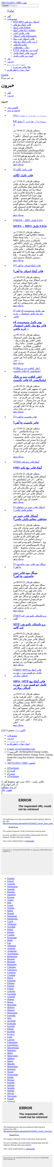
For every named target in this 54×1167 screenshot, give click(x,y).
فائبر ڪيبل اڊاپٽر (21, 33)
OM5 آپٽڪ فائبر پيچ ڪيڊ (27, 467)
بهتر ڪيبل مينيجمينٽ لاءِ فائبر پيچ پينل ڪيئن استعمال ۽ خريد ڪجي (29, 325)
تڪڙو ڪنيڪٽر (20, 44)
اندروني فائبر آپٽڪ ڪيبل (25, 53)
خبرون (10, 61)
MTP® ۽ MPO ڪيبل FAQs (30, 226)
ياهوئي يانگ (6, 790)
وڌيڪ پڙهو (18, 164)
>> (16, 730)
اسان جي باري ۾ (16, 64)
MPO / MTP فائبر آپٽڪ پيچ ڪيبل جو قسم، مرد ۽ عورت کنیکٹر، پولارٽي (29, 685)
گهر (9, 16)
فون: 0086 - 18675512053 (14, 2)
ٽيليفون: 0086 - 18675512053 (21, 763)
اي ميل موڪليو (8, 787)
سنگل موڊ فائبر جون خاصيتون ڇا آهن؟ (25, 574)
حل (8, 58)
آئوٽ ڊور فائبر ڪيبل (23, 56)
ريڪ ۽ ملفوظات (21, 47)
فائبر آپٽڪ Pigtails (21, 27)
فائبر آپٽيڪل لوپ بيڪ (23, 39)
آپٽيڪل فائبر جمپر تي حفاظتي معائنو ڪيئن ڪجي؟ (30, 517)
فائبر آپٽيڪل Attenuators (25, 36)
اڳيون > (21, 730)
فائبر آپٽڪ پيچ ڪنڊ (22, 24)
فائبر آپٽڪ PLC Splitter (24, 30)
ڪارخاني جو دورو (22, 67)
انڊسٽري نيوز (13, 110)
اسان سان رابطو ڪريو (18, 70)
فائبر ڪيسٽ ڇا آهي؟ (26, 422)
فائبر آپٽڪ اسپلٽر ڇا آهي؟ (28, 271)
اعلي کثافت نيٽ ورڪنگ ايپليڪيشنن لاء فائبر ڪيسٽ (29, 378)
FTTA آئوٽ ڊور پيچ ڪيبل (25, 50)
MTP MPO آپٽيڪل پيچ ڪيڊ (26, 22)
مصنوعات (12, 19)
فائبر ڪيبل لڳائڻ (23, 175)
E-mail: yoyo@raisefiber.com (21, 749)
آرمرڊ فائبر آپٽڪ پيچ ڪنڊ (25, 41)
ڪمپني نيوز (12, 107)
